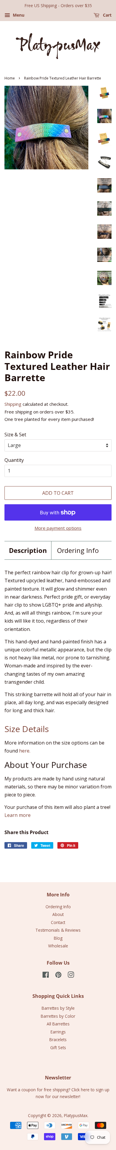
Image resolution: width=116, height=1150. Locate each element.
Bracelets (58, 1039)
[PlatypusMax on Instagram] (71, 976)
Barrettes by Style (58, 1008)
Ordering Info (78, 550)
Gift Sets (58, 1047)
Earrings (58, 1032)
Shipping (12, 404)
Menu (18, 15)
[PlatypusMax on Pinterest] (58, 976)
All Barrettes (58, 1024)
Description (28, 550)
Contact (58, 922)
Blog (58, 938)
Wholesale (58, 946)
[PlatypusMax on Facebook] (45, 976)
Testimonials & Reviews (58, 930)
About (58, 914)
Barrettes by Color (58, 1016)
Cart (107, 15)
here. (24, 750)
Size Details (26, 728)
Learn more (17, 815)
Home (9, 78)
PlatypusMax (75, 1115)
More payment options (58, 528)
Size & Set (15, 434)
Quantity (14, 460)
